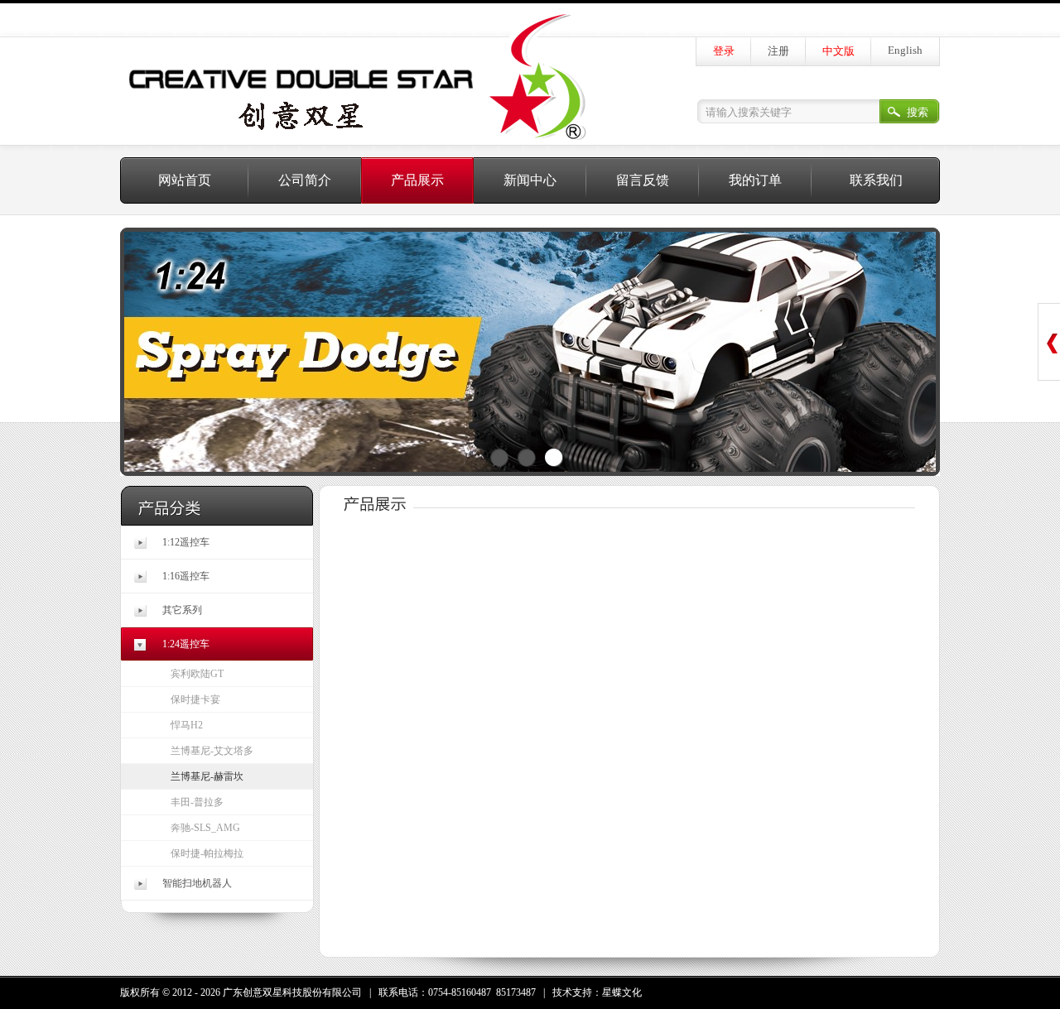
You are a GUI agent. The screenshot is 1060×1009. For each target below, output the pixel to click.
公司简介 (304, 180)
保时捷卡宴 (195, 699)
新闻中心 (530, 180)
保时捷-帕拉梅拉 (207, 853)
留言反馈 (642, 180)
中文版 (838, 51)
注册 (778, 51)
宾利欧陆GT (197, 674)
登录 (724, 51)
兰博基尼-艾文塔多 (212, 751)
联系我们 (876, 180)
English (905, 50)
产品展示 (417, 180)
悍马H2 (187, 725)
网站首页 (184, 180)
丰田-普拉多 (197, 802)
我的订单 (755, 180)
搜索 (917, 112)
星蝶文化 (622, 992)
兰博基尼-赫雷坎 (207, 776)
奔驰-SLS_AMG (205, 828)
